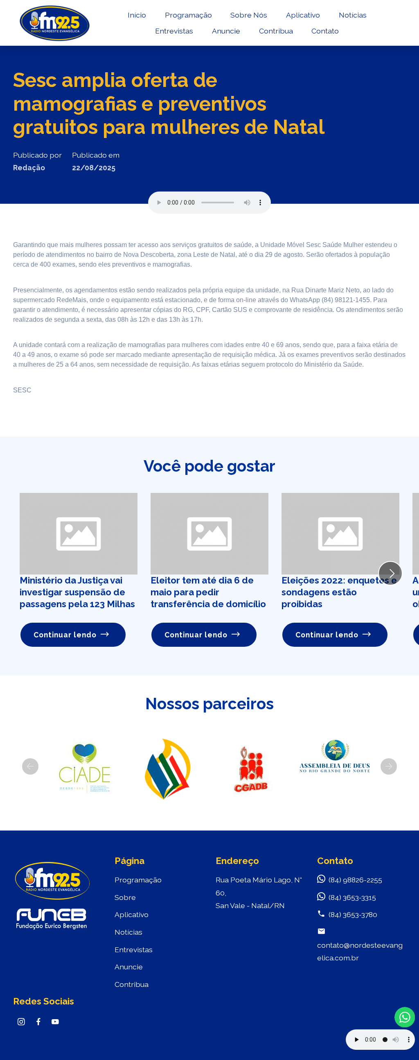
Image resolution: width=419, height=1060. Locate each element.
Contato (325, 31)
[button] (30, 766)
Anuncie (226, 31)
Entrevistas (174, 31)
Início (137, 15)
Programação (188, 15)
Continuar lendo (65, 634)
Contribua (276, 31)
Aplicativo (303, 15)
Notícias (353, 15)
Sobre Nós (248, 15)
